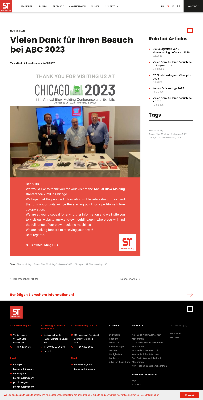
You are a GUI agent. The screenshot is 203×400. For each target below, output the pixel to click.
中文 (179, 6)
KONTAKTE (193, 6)
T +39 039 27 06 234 (54, 346)
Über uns (113, 338)
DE (168, 6)
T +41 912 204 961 (22, 346)
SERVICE (95, 6)
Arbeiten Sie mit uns (119, 362)
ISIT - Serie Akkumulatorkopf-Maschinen (147, 344)
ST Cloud (137, 384)
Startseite (114, 334)
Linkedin (48, 351)
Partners (174, 337)
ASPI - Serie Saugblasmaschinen (149, 365)
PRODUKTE (58, 6)
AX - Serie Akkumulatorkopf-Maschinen (147, 336)
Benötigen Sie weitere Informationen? (42, 294)
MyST (135, 380)
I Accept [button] (189, 395)
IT (173, 6)
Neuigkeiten (115, 354)
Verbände (175, 333)
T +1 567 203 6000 (83, 346)
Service (113, 350)
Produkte (114, 342)
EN (162, 6)
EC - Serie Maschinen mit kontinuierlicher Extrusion (145, 352)
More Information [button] (149, 394)
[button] (58, 6)
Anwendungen (117, 346)
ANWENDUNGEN (77, 6)
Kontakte (114, 358)
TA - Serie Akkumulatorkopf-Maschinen (147, 360)
